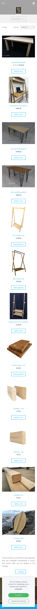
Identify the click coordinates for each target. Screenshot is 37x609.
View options (19, 244)
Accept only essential (18, 601)
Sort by (16, 27)
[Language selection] (33, 3)
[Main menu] (3, 3)
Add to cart (18, 71)
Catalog (21, 572)
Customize (18, 589)
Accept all (18, 595)
